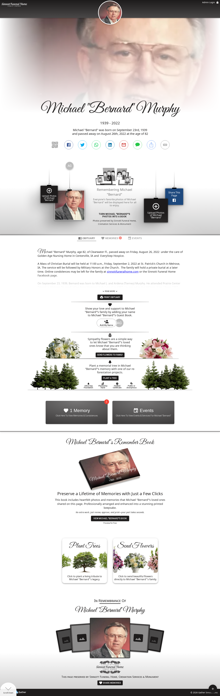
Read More (110, 291)
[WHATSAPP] (96, 144)
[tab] (86, 238)
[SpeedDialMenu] (213, 689)
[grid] (110, 197)
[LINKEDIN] (110, 144)
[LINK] (165, 144)
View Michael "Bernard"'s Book (110, 518)
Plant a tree (110, 378)
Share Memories (112, 683)
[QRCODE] (54, 144)
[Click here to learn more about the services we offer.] (110, 667)
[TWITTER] (82, 144)
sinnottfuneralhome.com (123, 271)
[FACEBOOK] (68, 144)
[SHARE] (151, 144)
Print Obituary (111, 297)
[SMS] (137, 144)
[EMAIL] (123, 144)
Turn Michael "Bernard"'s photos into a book (114, 215)
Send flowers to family (110, 355)
